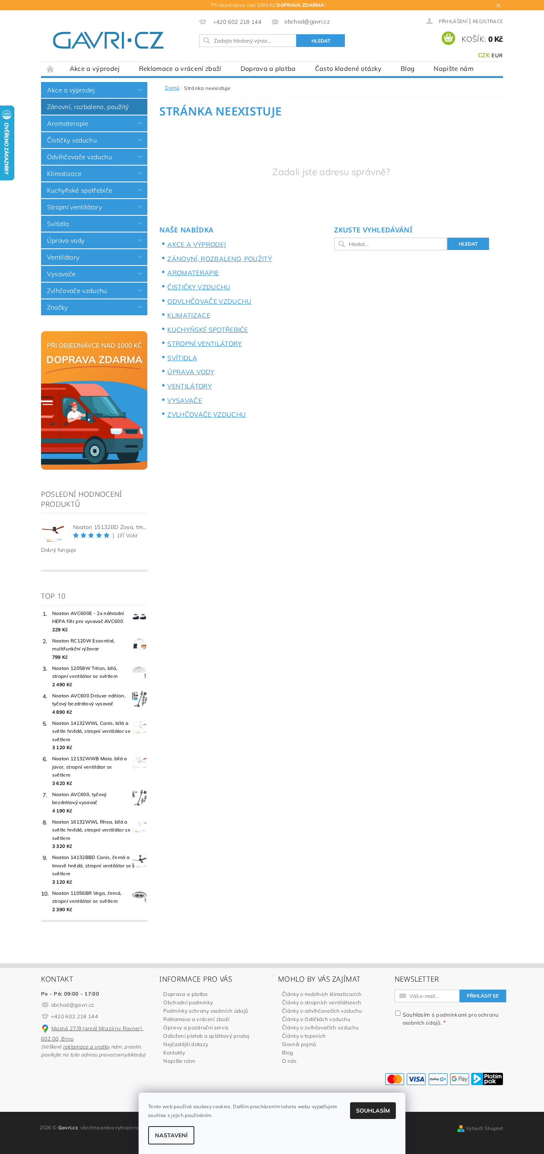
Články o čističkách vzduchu (316, 1019)
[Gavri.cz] (117, 40)
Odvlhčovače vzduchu (79, 157)
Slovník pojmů (299, 1044)
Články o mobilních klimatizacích (322, 994)
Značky (57, 307)
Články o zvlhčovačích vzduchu (320, 1027)
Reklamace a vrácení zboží (180, 68)
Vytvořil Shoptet (484, 1128)
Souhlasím (373, 1110)
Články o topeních (304, 1036)
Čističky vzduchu (72, 140)
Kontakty (174, 1052)
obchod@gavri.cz (72, 1005)
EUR (497, 55)
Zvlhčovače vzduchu (77, 291)
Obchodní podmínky (188, 1002)
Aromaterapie (68, 123)
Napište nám (454, 68)
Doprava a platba (268, 68)
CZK (484, 55)
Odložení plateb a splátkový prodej (206, 1036)
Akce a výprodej (95, 68)
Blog (408, 68)
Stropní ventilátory (74, 207)
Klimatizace (64, 174)
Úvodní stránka (50, 69)
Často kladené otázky (348, 68)
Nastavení (171, 1135)
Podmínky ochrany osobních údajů (205, 1011)
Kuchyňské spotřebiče (79, 190)
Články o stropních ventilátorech (321, 1002)
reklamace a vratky (86, 1046)
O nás (289, 1061)
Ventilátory (63, 257)
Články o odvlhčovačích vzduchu (322, 1011)
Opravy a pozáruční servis (195, 1027)
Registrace (488, 21)
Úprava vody (66, 240)
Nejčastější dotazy (185, 1044)
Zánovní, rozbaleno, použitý (88, 107)
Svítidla (58, 224)
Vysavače (61, 274)
